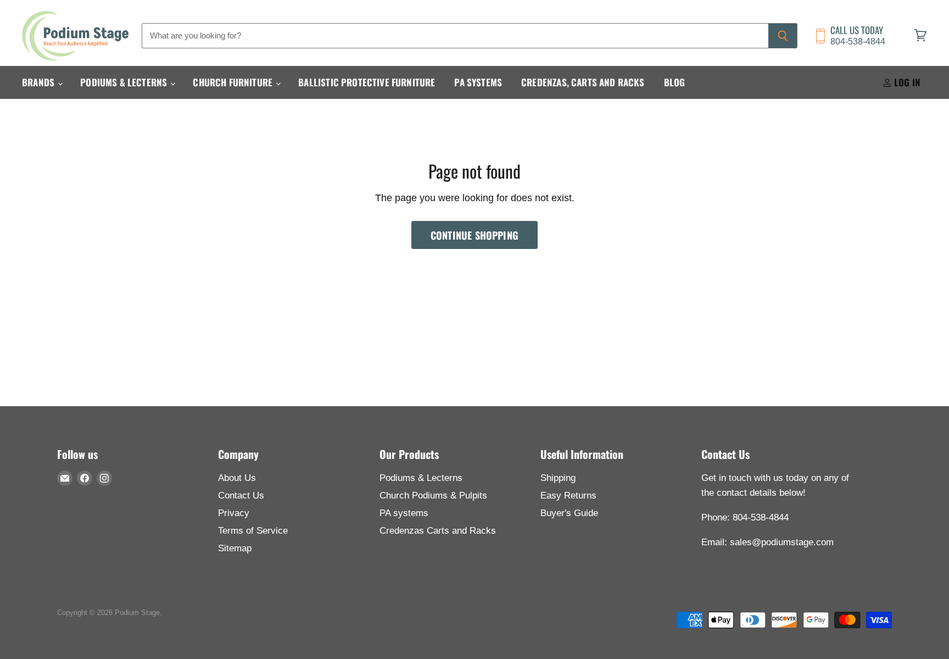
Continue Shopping (474, 235)
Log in (906, 82)
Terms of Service (253, 530)
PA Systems (478, 82)
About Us (237, 478)
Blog (674, 82)
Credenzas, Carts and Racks (582, 82)
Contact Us (241, 495)
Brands (39, 82)
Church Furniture (234, 82)
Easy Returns (568, 495)
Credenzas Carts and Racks (437, 530)
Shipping (558, 478)
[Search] (782, 35)
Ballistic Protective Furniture (366, 82)
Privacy (233, 513)
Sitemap (235, 548)
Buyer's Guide (569, 513)
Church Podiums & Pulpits (433, 495)
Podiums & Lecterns (124, 82)
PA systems (403, 513)
